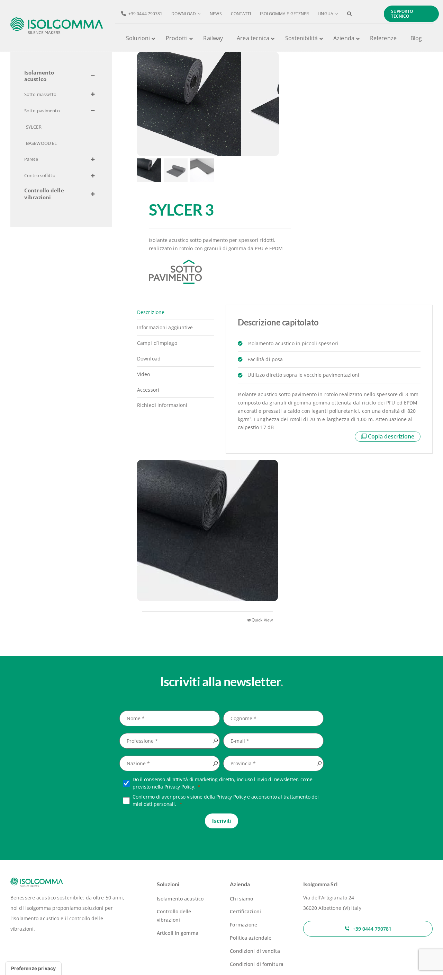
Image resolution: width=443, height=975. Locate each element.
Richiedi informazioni (162, 405)
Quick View (262, 620)
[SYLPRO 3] (207, 530)
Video (143, 374)
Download (149, 358)
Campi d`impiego (157, 343)
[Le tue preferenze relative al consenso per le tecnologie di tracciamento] (33, 968)
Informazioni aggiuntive (165, 327)
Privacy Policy (179, 786)
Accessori (148, 389)
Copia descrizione (391, 436)
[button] (349, 14)
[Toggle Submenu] (93, 76)
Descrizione (150, 312)
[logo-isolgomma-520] (56, 19)
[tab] (175, 312)
